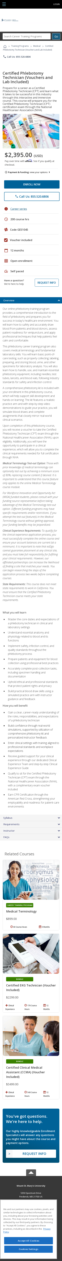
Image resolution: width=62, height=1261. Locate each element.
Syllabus (7, 817)
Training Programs (20, 46)
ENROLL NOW (31, 184)
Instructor (9, 830)
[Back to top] (31, 1185)
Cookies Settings (28, 1249)
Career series (18, 209)
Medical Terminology (21, 911)
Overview (8, 300)
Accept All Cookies (28, 1240)
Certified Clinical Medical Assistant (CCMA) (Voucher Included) (25, 1072)
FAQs (6, 837)
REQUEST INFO (47, 282)
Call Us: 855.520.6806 (17, 56)
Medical (37, 46)
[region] (28, 1229)
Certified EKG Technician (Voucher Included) (31, 987)
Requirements (11, 824)
